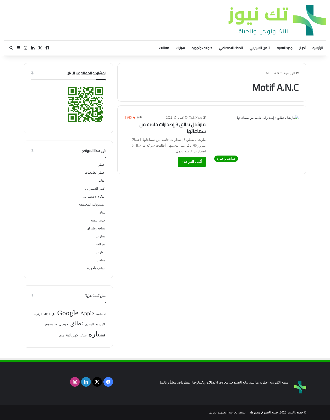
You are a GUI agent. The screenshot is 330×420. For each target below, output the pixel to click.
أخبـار (302, 48)
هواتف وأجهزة (202, 48)
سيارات (180, 48)
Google (67, 313)
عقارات (101, 252)
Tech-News (195, 117)
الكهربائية (101, 324)
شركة (83, 335)
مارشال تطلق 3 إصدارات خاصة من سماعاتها (172, 127)
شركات (101, 244)
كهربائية (72, 335)
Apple (87, 313)
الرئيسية (317, 48)
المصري (89, 324)
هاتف (61, 335)
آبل (53, 314)
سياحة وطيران (96, 228)
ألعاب (102, 180)
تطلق (76, 323)
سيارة (97, 334)
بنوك (102, 212)
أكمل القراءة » (191, 162)
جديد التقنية (285, 48)
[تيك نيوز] (277, 20)
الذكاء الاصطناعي (231, 48)
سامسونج (51, 324)
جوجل (63, 324)
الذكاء (47, 314)
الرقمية (38, 314)
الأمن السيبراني (260, 48)
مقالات (164, 48)
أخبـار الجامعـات (95, 172)
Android (101, 314)
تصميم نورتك (217, 412)
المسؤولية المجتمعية (92, 204)
